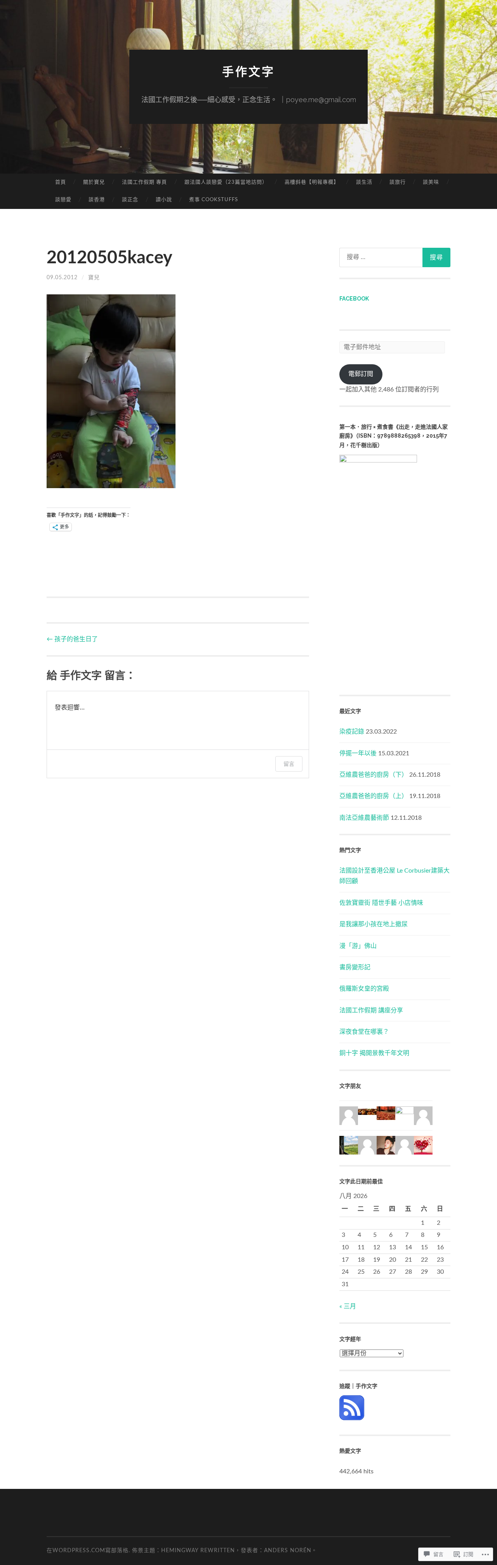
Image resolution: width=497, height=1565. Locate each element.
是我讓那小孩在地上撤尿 (373, 924)
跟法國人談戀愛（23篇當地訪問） (226, 182)
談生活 (364, 182)
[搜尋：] (394, 257)
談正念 (130, 199)
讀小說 (164, 199)
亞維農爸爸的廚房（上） (373, 796)
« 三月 (347, 1306)
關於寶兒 (94, 182)
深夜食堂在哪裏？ (364, 1032)
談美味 (431, 182)
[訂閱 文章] (351, 1418)
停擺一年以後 (358, 753)
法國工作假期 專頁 (144, 182)
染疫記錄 (351, 732)
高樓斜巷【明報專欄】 (312, 182)
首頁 (60, 182)
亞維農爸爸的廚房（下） (373, 775)
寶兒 (94, 277)
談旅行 (397, 182)
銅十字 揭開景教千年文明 (374, 1053)
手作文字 (248, 71)
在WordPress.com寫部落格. (88, 1550)
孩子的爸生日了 (72, 639)
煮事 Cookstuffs (213, 199)
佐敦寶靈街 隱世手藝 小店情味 (381, 903)
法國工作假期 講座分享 (371, 1010)
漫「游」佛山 (358, 946)
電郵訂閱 (360, 374)
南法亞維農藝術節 (364, 818)
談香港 (97, 199)
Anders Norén (287, 1550)
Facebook (354, 299)
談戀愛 (63, 199)
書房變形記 (354, 967)
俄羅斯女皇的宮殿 (364, 989)
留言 (288, 763)
